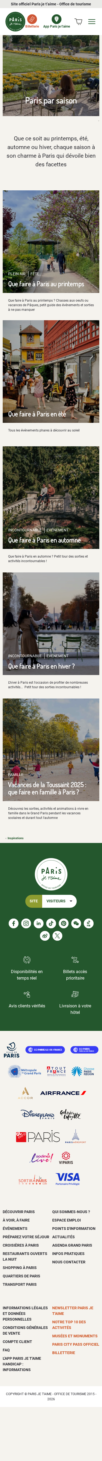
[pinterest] (64, 923)
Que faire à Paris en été (37, 414)
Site (34, 901)
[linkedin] (39, 923)
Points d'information (73, 1228)
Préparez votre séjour (26, 1237)
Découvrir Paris (19, 1212)
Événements (15, 1228)
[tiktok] (51, 923)
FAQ (6, 1350)
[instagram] (26, 923)
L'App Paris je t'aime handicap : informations (22, 1364)
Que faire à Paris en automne (44, 540)
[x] (57, 936)
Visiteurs (56, 901)
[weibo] (45, 936)
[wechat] (76, 923)
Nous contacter (68, 1262)
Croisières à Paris (21, 1245)
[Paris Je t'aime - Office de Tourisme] (15, 21)
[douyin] (89, 923)
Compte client (17, 1341)
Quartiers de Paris (21, 1276)
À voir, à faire (16, 1220)
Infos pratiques (68, 1253)
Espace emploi (66, 1220)
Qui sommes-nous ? (71, 1212)
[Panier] (78, 22)
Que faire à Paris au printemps (46, 283)
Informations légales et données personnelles (25, 1313)
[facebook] (13, 923)
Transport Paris (20, 1284)
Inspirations (16, 838)
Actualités (63, 1237)
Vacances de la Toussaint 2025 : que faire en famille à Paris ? (47, 788)
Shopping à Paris (20, 1268)
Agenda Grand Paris (72, 1245)
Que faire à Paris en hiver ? (41, 666)
